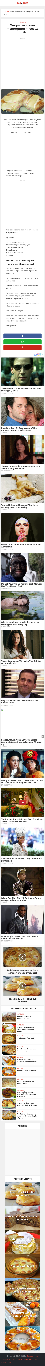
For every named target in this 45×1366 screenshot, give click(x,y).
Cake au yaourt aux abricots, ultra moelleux (26, 1061)
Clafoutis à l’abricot (25, 1038)
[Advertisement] (22, 63)
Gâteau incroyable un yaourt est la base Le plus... (26, 1029)
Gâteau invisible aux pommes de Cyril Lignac (27, 1104)
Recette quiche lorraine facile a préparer (26, 1050)
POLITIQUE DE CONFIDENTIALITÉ (12, 1360)
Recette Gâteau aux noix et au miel (25, 1017)
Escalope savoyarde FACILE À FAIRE (25, 1082)
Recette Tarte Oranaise (26, 1070)
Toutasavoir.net (32, 1356)
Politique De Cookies (31, 1360)
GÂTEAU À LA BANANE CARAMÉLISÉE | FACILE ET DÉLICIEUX (26, 1094)
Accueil (6, 12)
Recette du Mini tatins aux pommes (22, 1194)
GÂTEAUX (22, 22)
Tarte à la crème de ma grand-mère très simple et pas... (27, 1116)
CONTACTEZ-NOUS (7, 1362)
